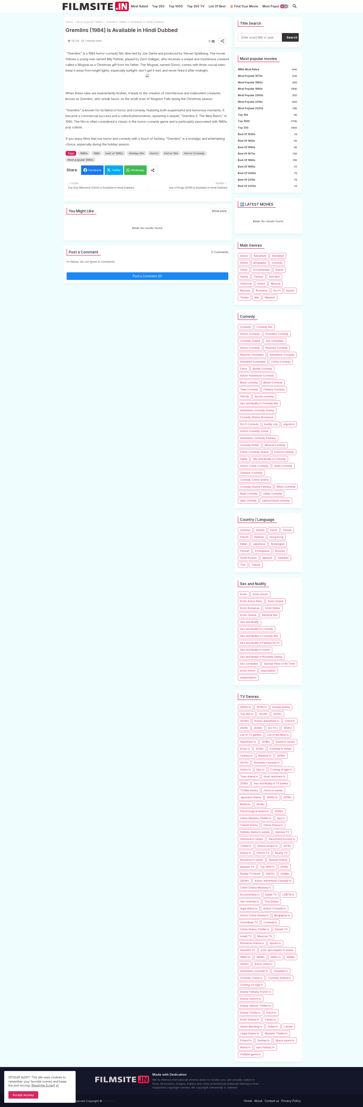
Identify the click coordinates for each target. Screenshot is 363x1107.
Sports (290, 290)
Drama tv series (285, 741)
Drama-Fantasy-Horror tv (255, 991)
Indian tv (273, 1026)
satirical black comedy (276, 500)
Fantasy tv (246, 755)
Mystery (245, 290)
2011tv (287, 846)
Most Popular (272, 6)
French (244, 537)
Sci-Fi (276, 290)
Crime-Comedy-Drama (254, 452)
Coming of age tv (281, 769)
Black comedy (249, 382)
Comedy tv (270, 922)
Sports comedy (264, 396)
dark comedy (248, 500)
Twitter (116, 170)
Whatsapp (137, 170)
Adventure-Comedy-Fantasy (258, 438)
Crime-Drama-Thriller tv (254, 929)
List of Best (217, 6)
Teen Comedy (249, 389)
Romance (262, 290)
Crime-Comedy (281, 361)
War (256, 297)
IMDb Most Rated (267, 69)
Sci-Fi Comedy (249, 424)
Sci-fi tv (273, 727)
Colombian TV (249, 922)
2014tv (260, 804)
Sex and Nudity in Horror (255, 649)
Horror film (171, 153)
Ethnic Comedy (286, 486)
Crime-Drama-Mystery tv (255, 887)
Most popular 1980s (90, 22)
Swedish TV (247, 950)
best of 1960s (267, 147)
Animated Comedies (253, 361)
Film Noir (274, 276)
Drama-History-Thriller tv (255, 1005)
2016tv (281, 755)
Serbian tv (263, 1040)
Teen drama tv (249, 776)
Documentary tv (250, 894)
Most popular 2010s (267, 101)
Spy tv (281, 818)
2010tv (284, 866)
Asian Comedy (283, 465)
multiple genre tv (250, 1054)
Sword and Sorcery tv (282, 839)
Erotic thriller (272, 608)
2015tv (244, 783)
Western (270, 297)
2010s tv (261, 707)
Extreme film (270, 615)
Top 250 (158, 6)
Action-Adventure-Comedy (257, 375)
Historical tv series (251, 839)
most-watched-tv (274, 776)
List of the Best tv (278, 734)
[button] (284, 6)
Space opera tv (284, 1040)
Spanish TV (247, 866)
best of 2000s (267, 173)
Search (292, 37)
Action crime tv (263, 964)
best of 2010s (267, 179)
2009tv (244, 880)
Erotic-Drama (248, 615)
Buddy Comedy (262, 368)
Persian (244, 550)
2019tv (260, 748)
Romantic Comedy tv (267, 762)
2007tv (270, 873)
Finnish (287, 530)
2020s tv (245, 707)
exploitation (268, 670)
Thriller (244, 297)
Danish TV (281, 929)
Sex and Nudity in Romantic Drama (261, 656)
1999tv (291, 957)
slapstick (289, 424)
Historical (246, 283)
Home (69, 22)
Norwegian (277, 544)
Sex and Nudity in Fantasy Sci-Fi (260, 642)
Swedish (283, 557)
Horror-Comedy (194, 153)
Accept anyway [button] (23, 1095)
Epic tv (260, 769)
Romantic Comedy (277, 333)
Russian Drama (278, 859)
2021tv (244, 727)
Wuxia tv (245, 1047)
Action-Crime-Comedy (254, 465)
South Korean (248, 557)
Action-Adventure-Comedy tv (273, 880)
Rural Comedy (249, 493)
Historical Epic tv (267, 846)
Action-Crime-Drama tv (254, 915)
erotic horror (247, 670)
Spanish (267, 557)
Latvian (288, 1026)
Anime (244, 262)
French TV (263, 852)
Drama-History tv (250, 998)
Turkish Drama (249, 825)
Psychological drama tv (254, 811)
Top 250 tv (246, 714)
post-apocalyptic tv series (277, 950)
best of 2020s (267, 186)
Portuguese (262, 550)
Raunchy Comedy (276, 347)
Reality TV (281, 852)
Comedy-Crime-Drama (254, 479)
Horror (154, 153)
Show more (219, 211)
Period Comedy (284, 452)
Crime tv (290, 720)
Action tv (245, 769)
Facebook (94, 170)
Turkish (255, 564)
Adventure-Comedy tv (254, 971)
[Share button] (153, 170)
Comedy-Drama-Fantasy (255, 486)
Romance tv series (251, 859)
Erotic (243, 594)
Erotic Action (260, 594)
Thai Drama (271, 901)
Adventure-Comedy (282, 354)
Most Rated (139, 6)
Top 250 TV (195, 6)
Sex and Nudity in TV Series (271, 783)
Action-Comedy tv (274, 908)
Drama (279, 269)
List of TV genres (251, 734)
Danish (260, 530)
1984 (96, 153)
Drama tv (245, 852)
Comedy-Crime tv (251, 977)
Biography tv (282, 915)
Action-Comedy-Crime (254, 431)
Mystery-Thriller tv (276, 1033)
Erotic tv (245, 748)
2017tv (244, 762)
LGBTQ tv (288, 894)
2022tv (277, 714)
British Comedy (272, 382)
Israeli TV (246, 936)
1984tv (260, 957)
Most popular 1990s (267, 88)
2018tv (266, 741)
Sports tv (275, 943)
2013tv (287, 797)
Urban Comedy (272, 493)
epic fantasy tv (265, 1047)
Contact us (271, 1101)
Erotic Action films (251, 601)
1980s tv (245, 957)
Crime (243, 269)
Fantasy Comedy (274, 389)
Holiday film (136, 153)
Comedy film (264, 327)
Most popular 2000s (267, 95)
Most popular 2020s (267, 108)
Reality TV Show (250, 873)
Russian (280, 550)
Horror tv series (273, 790)
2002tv (244, 964)
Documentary (261, 269)
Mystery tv (264, 755)
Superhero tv (248, 741)
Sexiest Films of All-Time (279, 663)
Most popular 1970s (267, 75)
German (259, 537)
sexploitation (248, 677)
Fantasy (258, 276)
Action (244, 255)
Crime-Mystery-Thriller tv (255, 818)
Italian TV (271, 894)
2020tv (258, 727)
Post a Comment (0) (147, 276)
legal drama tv (249, 908)
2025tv (287, 727)
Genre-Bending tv (251, 1026)
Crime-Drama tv (273, 825)
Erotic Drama (275, 601)
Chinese (245, 530)
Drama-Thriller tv (250, 1012)
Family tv (270, 1019)
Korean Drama (281, 707)
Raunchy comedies (252, 354)
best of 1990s (267, 166)
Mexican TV (264, 936)
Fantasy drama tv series (255, 832)
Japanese (259, 544)
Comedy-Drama (250, 340)
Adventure (260, 255)
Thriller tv (246, 846)
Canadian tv (281, 971)
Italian (243, 544)
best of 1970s (267, 153)
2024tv (244, 720)
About (258, 1101)
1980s (84, 153)
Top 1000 (176, 6)
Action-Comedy (250, 333)
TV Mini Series (249, 790)
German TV (282, 832)
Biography (260, 262)
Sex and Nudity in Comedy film (259, 403)
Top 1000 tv (267, 866)
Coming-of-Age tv (251, 984)
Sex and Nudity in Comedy (269, 458)
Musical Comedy (275, 445)
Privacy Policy (291, 1101)
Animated (278, 255)
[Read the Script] (43, 1085)
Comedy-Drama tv (279, 977)
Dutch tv (271, 1012)
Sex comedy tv (249, 901)
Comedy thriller (249, 445)
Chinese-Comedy (251, 472)
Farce (243, 368)
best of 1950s (267, 140)
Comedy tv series (281, 748)
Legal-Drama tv (249, 1033)
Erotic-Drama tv (249, 1019)
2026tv (279, 811)
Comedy (277, 262)
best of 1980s (114, 153)
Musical (275, 283)
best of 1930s (267, 134)
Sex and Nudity (249, 622)
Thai (243, 564)
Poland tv (246, 1040)
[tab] (139, 7)
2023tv (263, 714)
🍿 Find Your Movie (244, 6)
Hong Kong (276, 537)
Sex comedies (275, 340)
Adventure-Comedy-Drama (257, 410)
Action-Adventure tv (266, 720)
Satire (243, 458)
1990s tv (275, 957)
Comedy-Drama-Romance (256, 417)
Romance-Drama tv (252, 943)
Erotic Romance (249, 608)
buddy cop (271, 424)
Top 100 (267, 114)
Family (244, 276)
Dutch (273, 530)
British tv (245, 804)
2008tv (284, 873)
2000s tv (272, 797)
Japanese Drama (250, 797)
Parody (244, 396)
